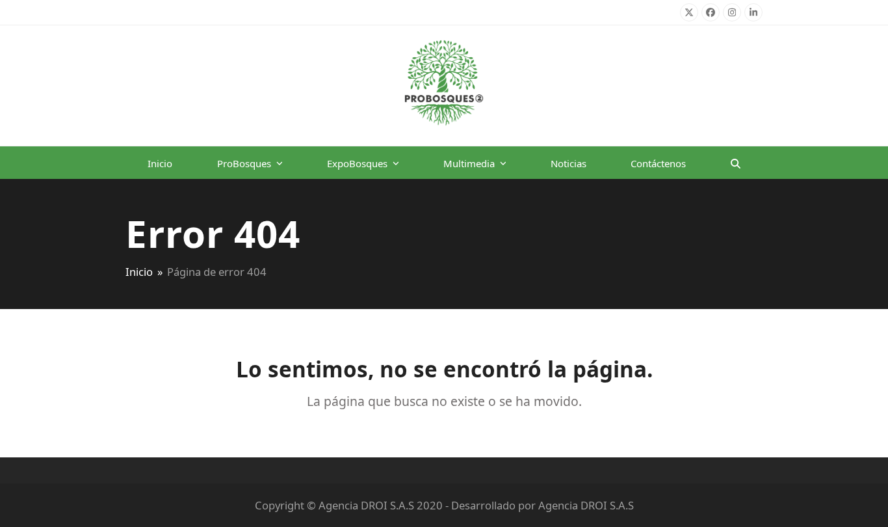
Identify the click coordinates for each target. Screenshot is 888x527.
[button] (736, 162)
